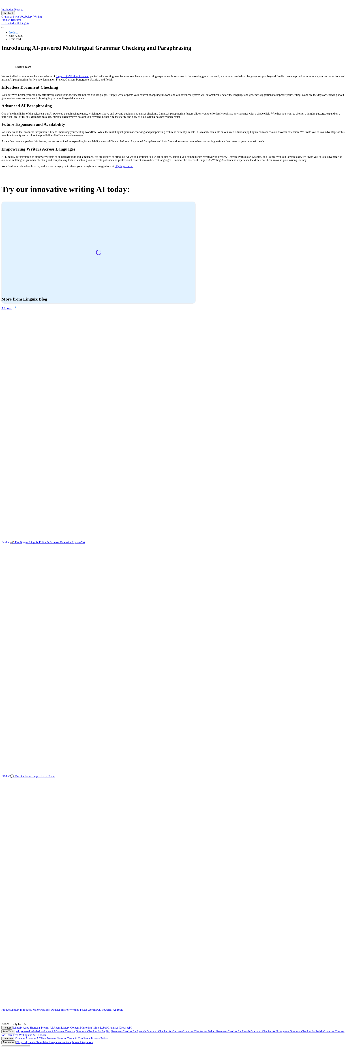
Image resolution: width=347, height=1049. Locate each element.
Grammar (6, 16)
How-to (18, 9)
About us (31, 1038)
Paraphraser (73, 1042)
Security (62, 1038)
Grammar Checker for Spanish (129, 1031)
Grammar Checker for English (93, 1031)
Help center (30, 1042)
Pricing (45, 1027)
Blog (19, 1042)
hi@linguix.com (124, 166)
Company (8, 1038)
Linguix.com (34, 1024)
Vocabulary (26, 16)
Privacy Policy (99, 1038)
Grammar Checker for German (164, 1031)
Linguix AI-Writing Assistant (72, 76)
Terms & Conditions (79, 1038)
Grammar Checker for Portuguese (270, 1031)
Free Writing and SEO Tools (29, 1035)
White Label (100, 1027)
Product (6, 19)
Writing (37, 16)
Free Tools (8, 1031)
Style (16, 16)
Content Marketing (81, 1027)
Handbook (8, 13)
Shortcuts (35, 1027)
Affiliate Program (47, 1038)
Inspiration (7, 9)
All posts (6, 308)
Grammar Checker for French (233, 1031)
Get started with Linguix (15, 23)
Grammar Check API (119, 1027)
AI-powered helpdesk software (34, 1031)
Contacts (20, 1038)
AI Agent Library (60, 1027)
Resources (8, 1042)
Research (16, 19)
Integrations (86, 1042)
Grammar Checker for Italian (199, 1031)
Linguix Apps (21, 1027)
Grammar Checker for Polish (306, 1031)
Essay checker (57, 1042)
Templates (43, 1042)
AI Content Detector (63, 1031)
